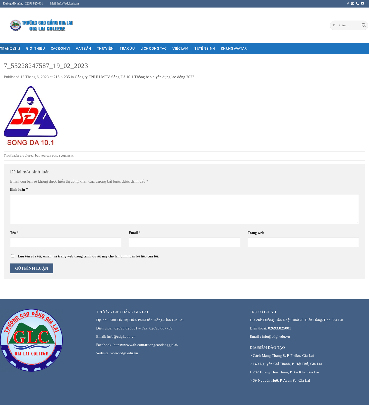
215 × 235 (61, 77)
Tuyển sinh (204, 48)
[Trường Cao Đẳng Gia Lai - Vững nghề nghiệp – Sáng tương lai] (31, 25)
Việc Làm (180, 48)
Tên (14, 233)
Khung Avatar (234, 48)
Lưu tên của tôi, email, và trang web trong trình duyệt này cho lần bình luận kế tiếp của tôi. (88, 256)
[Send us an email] (352, 4)
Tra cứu (127, 48)
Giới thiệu (35, 48)
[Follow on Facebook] (347, 4)
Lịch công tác (153, 48)
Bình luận (19, 189)
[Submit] (363, 25)
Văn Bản (83, 48)
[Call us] (357, 4)
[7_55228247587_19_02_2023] (31, 115)
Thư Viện (105, 48)
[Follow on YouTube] (362, 4)
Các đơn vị (60, 48)
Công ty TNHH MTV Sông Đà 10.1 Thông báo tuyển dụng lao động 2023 (134, 77)
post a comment (62, 155)
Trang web (256, 233)
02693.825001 (279, 328)
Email (135, 233)
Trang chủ (10, 49)
